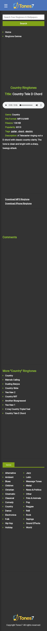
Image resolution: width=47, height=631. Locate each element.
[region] (23, 173)
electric (29, 131)
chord (21, 131)
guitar (14, 131)
